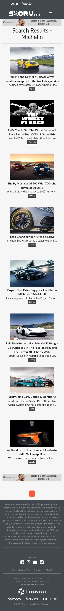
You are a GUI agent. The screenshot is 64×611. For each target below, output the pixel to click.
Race (32, 409)
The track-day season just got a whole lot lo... (32, 85)
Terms (29, 570)
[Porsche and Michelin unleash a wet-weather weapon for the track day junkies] (32, 72)
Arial (32, 89)
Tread (32, 245)
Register (27, 3)
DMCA (49, 570)
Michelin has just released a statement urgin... (32, 241)
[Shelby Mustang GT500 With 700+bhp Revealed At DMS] (32, 179)
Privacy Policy (18, 570)
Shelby (32, 196)
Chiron (32, 302)
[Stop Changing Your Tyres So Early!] (32, 232)
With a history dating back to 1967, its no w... (32, 192)
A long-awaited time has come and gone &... (32, 405)
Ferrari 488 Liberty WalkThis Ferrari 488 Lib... (32, 356)
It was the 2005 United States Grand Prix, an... (32, 138)
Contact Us (39, 570)
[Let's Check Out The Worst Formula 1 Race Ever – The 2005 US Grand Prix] (32, 126)
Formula (32, 142)
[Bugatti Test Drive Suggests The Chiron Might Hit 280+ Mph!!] (32, 286)
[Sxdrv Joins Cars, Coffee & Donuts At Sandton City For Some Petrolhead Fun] (32, 392)
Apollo (32, 462)
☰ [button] (50, 14)
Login (14, 3)
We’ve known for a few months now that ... (32, 458)
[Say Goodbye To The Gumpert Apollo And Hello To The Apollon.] (32, 445)
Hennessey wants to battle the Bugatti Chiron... (32, 298)
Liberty (32, 360)
